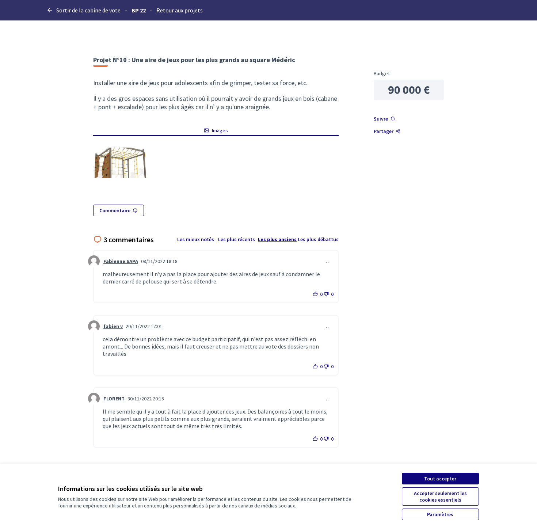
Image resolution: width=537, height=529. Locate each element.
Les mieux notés (195, 239)
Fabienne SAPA (120, 261)
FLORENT (114, 398)
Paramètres (440, 514)
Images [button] (220, 130)
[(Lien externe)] (120, 163)
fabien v (113, 326)
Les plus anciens (277, 239)
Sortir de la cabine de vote (88, 10)
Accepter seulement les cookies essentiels (440, 496)
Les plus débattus (318, 239)
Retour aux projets (179, 10)
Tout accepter (440, 478)
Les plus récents (236, 239)
